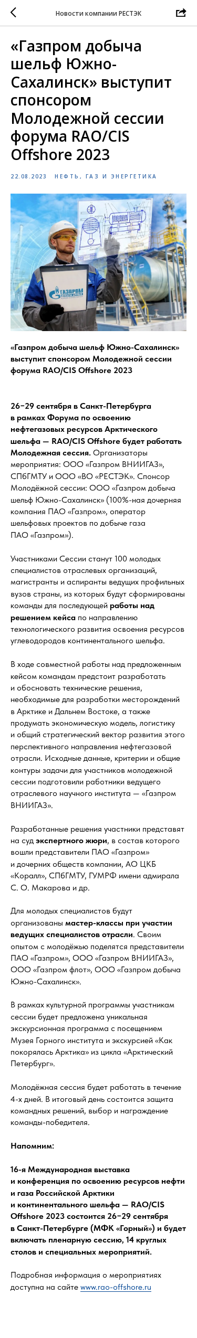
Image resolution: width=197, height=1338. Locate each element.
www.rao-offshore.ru (115, 1287)
